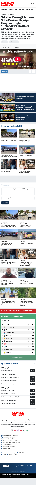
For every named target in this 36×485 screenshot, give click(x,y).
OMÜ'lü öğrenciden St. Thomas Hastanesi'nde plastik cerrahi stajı (8, 303)
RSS (7, 466)
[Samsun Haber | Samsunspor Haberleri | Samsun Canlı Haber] (7, 3)
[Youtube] (21, 430)
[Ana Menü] (33, 3)
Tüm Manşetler (7, 444)
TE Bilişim (22, 471)
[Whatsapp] (27, 430)
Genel (4, 454)
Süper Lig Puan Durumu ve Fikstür (12, 442)
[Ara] (31, 3)
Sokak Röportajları (24, 452)
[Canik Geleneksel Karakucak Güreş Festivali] (9, 149)
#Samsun (4, 41)
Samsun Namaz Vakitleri (9, 439)
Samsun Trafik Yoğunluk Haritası (12, 440)
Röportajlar (30, 9)
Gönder (5, 202)
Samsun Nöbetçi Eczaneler (10, 435)
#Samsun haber (13, 41)
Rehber (21, 9)
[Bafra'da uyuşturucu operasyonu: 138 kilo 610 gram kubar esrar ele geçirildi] (27, 292)
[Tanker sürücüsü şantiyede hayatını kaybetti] (9, 273)
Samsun (4, 9)
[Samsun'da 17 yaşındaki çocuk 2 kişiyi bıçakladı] (27, 273)
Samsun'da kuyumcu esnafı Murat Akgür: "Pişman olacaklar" (25, 171)
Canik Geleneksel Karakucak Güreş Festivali (6, 245)
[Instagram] (18, 430)
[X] (12, 430)
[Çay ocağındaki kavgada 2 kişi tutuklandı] (9, 164)
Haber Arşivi (6, 448)
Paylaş (5, 71)
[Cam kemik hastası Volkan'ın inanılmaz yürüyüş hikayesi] (27, 133)
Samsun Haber (7, 458)
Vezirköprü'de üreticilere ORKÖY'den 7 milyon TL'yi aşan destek (8, 141)
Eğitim (3, 299)
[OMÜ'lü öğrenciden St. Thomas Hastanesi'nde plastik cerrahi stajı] (9, 292)
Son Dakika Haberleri (9, 446)
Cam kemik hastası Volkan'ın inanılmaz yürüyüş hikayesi (24, 141)
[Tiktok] (24, 430)
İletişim (10, 454)
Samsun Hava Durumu (9, 437)
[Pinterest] (15, 430)
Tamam (30, 477)
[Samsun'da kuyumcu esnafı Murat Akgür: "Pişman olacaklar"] (27, 164)
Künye (17, 454)
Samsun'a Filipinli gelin (25, 155)
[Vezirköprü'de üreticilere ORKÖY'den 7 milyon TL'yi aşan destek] (9, 133)
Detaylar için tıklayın (18, 357)
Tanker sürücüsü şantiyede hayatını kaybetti (7, 283)
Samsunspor (13, 9)
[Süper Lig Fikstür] (34, 363)
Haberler (3, 14)
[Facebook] (9, 430)
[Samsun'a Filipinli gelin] (27, 149)
